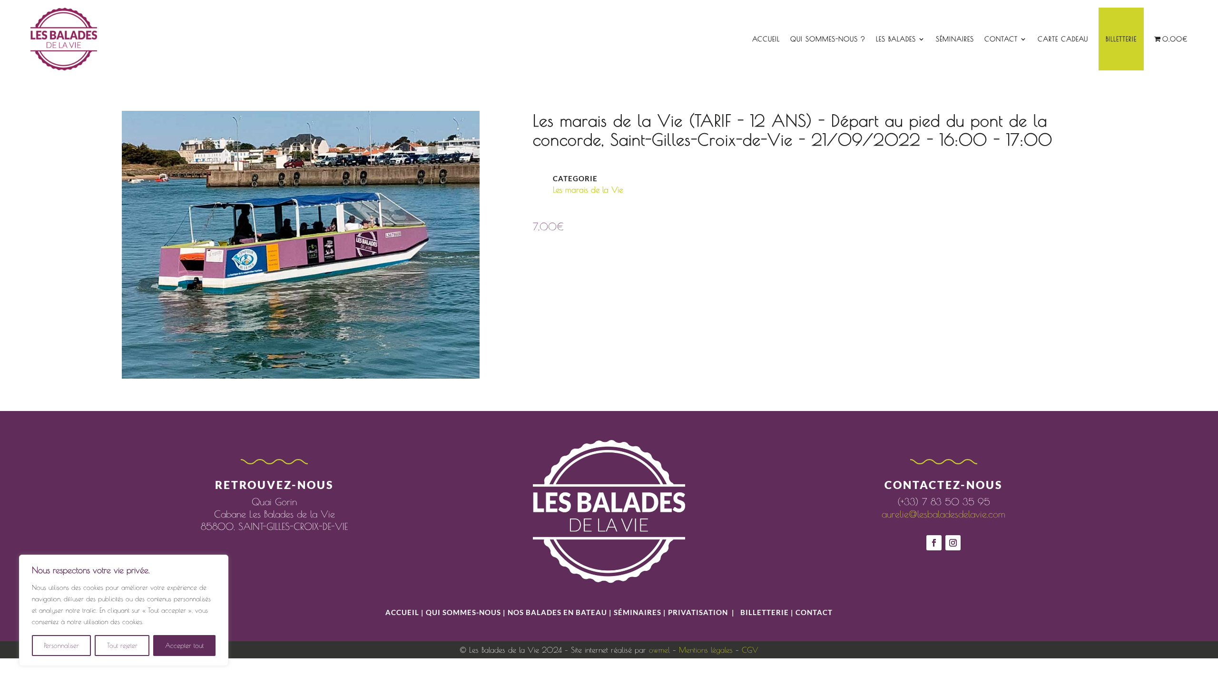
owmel (659, 650)
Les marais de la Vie (588, 190)
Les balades (896, 39)
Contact (1001, 39)
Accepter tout (184, 645)
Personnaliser (61, 645)
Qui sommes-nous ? (827, 39)
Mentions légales (706, 650)
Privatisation (698, 612)
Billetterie (1121, 39)
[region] (123, 610)
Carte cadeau (1063, 39)
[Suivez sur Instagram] (953, 542)
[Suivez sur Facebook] (934, 542)
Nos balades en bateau (557, 612)
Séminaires (955, 39)
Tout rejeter (122, 645)
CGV (750, 650)
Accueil (766, 39)
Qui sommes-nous (464, 612)
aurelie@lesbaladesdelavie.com (943, 514)
